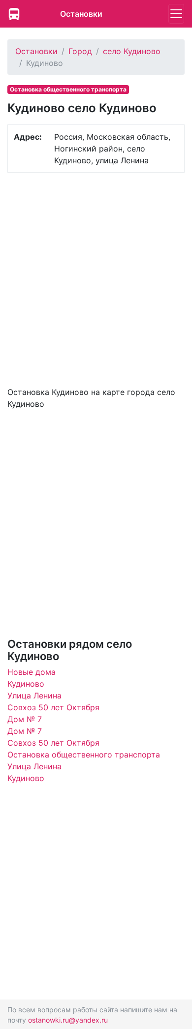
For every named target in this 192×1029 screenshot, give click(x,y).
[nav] (176, 14)
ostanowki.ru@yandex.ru (68, 1020)
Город (80, 51)
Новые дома (31, 672)
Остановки (81, 14)
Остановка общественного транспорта (83, 754)
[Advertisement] (96, 278)
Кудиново (25, 684)
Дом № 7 (24, 719)
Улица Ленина (34, 695)
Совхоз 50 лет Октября (53, 707)
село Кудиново (131, 51)
